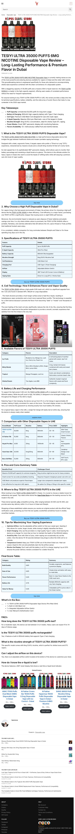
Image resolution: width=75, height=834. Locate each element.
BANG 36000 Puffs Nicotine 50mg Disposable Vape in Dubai (64, 695)
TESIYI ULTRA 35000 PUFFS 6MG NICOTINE (20, 137)
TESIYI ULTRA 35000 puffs (36, 621)
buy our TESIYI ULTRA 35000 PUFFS (36, 282)
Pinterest (4, 829)
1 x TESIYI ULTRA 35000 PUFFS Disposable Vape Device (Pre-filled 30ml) (32, 604)
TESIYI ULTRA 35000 (19, 212)
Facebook (4, 822)
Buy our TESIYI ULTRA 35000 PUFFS (36, 518)
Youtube (4, 832)
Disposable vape (11, 15)
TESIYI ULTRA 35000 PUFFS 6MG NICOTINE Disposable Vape (26, 77)
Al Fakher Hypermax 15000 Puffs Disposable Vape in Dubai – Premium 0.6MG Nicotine (46, 697)
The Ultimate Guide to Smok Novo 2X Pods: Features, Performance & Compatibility (26, 777)
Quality (3, 810)
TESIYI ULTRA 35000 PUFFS (37, 238)
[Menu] (4, 3)
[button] (70, 3)
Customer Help (43, 807)
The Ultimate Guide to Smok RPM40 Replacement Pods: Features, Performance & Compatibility (29, 786)
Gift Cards (4, 815)
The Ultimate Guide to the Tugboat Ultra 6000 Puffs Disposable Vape (22, 781)
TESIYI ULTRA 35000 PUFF (25, 493)
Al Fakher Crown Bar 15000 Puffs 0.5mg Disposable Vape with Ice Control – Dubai (27, 696)
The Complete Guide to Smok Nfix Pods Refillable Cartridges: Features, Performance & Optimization (31, 791)
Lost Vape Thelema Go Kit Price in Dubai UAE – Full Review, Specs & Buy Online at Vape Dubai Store (31, 772)
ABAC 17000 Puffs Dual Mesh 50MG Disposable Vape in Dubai (9, 695)
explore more (36, 417)
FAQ (39, 815)
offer (19, 502)
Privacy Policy (5, 812)
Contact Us (41, 810)
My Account (42, 805)
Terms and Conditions (45, 812)
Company (4, 805)
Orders (3, 807)
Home (3, 15)
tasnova (15, 720)
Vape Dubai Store (43, 495)
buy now (37, 203)
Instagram (4, 827)
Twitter (3, 825)
